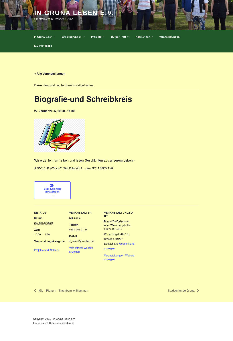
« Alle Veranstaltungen (49, 73)
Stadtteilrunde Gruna (181, 290)
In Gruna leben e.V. (74, 13)
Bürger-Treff (118, 36)
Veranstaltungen (169, 36)
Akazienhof (143, 36)
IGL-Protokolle (43, 45)
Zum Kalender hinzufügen (52, 190)
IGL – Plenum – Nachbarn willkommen (63, 290)
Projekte (96, 36)
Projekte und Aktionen (47, 250)
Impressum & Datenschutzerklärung (53, 323)
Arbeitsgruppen (72, 36)
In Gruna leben (43, 36)
